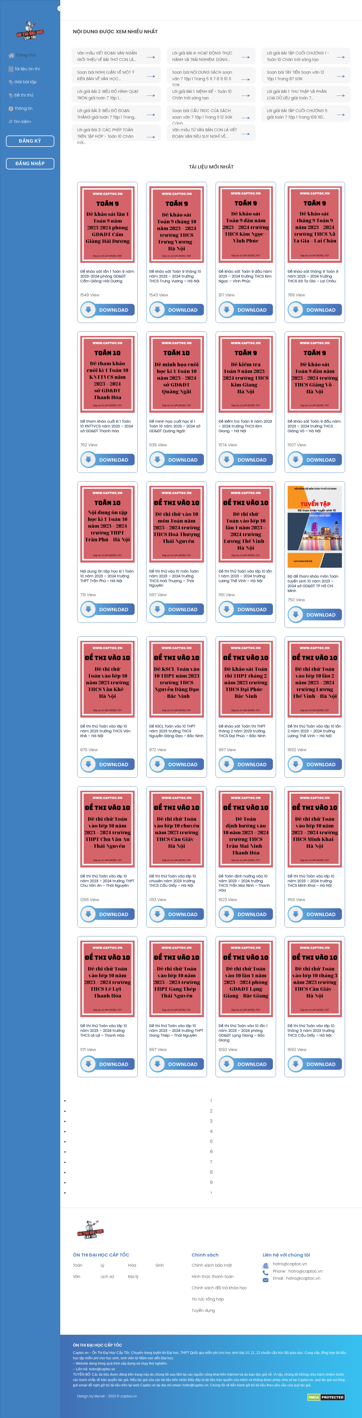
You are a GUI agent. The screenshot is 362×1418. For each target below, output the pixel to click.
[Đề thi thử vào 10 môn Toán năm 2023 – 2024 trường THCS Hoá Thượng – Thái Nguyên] (176, 524)
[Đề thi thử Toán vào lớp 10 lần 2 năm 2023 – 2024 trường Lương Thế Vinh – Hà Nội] (315, 679)
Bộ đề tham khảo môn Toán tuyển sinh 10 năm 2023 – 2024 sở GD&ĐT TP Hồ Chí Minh (313, 584)
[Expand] (60, 8)
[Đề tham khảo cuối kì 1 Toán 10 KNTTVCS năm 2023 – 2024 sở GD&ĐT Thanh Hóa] (107, 374)
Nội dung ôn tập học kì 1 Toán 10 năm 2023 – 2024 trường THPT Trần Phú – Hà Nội (107, 576)
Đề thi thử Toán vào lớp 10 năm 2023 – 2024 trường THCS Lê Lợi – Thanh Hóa (103, 1030)
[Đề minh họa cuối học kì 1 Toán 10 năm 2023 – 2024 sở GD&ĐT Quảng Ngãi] (176, 374)
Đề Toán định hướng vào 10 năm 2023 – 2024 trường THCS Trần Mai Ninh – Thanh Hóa (244, 884)
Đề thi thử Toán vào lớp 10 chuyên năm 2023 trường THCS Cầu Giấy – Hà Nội (172, 881)
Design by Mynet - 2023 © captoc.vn (107, 1396)
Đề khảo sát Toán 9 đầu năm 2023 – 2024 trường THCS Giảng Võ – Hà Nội (314, 426)
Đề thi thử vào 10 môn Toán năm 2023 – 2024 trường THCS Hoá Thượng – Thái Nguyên (174, 579)
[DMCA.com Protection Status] (326, 1397)
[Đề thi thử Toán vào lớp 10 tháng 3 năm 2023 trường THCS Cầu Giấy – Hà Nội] (315, 979)
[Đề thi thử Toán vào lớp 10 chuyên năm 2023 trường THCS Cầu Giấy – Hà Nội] (176, 829)
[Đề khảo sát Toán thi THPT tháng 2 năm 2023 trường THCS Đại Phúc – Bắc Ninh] (246, 679)
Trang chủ (26, 55)
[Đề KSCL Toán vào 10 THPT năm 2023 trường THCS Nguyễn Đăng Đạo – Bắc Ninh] (176, 679)
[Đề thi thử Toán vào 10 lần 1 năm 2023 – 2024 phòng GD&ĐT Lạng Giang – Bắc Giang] (246, 979)
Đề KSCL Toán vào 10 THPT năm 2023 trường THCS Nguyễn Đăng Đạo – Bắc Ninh (176, 731)
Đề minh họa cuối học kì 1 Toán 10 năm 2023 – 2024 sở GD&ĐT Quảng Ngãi (174, 426)
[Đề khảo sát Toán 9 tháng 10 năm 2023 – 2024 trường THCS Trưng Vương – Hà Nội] (176, 224)
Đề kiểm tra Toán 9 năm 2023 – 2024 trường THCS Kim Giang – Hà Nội (245, 426)
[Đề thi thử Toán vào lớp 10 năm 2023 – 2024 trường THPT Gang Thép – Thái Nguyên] (176, 979)
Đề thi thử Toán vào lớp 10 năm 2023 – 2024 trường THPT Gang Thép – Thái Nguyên (176, 1030)
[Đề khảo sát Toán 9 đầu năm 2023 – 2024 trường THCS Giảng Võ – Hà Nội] (315, 374)
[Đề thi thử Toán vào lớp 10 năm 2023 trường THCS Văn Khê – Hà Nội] (107, 679)
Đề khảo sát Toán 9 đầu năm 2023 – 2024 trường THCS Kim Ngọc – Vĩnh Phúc (245, 276)
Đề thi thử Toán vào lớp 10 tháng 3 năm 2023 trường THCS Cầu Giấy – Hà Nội (311, 1030)
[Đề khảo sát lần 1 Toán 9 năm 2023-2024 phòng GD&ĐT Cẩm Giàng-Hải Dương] (107, 224)
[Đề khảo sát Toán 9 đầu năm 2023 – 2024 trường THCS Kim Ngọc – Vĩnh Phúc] (246, 224)
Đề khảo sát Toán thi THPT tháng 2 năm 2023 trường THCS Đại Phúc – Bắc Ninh (242, 731)
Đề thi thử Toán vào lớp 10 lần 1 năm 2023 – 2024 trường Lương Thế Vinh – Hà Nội (245, 576)
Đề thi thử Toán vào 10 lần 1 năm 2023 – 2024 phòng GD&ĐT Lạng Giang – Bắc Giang (243, 1033)
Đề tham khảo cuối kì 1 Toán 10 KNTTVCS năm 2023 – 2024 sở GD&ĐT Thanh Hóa (106, 426)
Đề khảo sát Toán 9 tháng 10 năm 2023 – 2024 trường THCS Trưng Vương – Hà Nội (175, 276)
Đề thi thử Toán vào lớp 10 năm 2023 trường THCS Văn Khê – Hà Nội (105, 731)
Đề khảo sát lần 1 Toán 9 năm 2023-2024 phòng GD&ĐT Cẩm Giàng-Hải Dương (107, 276)
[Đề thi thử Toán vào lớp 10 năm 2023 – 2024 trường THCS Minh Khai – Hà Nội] (315, 829)
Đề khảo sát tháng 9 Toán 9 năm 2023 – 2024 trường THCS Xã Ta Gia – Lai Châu (313, 276)
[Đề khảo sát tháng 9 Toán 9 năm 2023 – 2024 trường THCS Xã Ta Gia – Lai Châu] (315, 224)
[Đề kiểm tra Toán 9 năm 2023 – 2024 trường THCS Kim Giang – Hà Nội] (246, 374)
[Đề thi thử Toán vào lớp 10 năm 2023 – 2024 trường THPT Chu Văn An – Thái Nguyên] (107, 829)
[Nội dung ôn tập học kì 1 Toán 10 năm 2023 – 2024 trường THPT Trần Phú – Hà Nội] (107, 524)
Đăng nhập (30, 163)
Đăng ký (30, 141)
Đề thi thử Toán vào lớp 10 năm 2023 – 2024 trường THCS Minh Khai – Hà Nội (311, 881)
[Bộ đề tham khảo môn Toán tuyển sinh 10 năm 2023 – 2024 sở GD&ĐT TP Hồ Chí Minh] (315, 527)
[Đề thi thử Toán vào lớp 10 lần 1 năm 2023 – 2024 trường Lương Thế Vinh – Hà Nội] (246, 524)
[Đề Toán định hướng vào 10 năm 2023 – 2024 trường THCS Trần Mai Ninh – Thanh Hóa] (246, 829)
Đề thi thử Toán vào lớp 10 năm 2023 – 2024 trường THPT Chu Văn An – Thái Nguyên (107, 881)
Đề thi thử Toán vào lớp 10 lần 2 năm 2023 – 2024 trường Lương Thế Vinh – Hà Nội (314, 731)
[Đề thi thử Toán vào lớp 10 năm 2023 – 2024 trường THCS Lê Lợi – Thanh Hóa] (107, 979)
